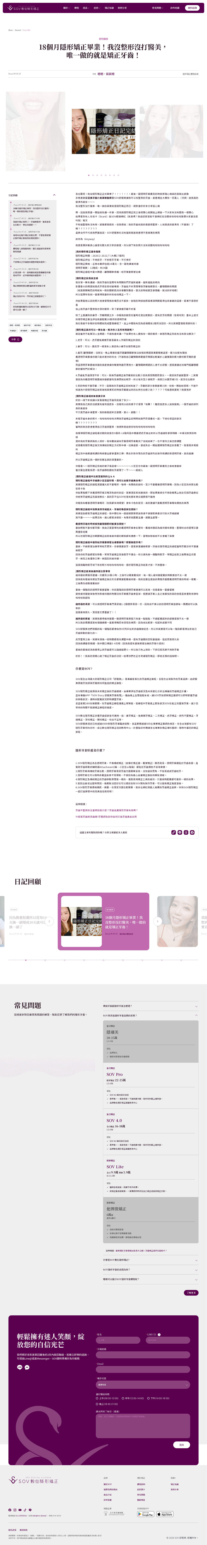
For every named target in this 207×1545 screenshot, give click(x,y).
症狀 (96, 7)
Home (10, 30)
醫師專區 (141, 1499)
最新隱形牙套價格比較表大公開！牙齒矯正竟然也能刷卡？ (141, 1250)
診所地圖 (174, 7)
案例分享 (122, 7)
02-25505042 (21, 1515)
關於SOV (108, 1484)
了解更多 (191, 1292)
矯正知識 (109, 7)
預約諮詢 (192, 7)
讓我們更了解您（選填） (108, 1411)
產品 (85, 7)
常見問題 (156, 7)
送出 (181, 1444)
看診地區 (101, 1378)
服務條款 (24, 1529)
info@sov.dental (39, 1515)
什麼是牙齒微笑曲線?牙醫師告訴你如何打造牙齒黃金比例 (106, 816)
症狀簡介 (141, 1489)
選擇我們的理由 (110, 1489)
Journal (18, 30)
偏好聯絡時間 (102, 1394)
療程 (76, 7)
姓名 (99, 1334)
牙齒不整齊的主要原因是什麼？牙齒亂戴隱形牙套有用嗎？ (107, 810)
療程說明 (141, 1484)
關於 (65, 7)
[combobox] (143, 1383)
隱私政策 (12, 1529)
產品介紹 (108, 1494)
